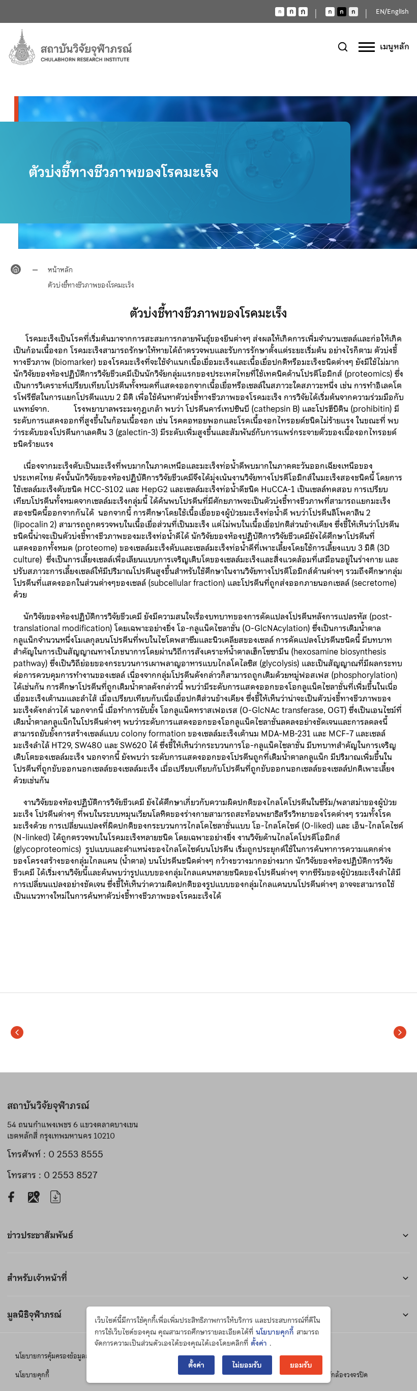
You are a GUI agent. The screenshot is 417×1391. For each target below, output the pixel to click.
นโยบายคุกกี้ (32, 1375)
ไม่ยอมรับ (247, 1365)
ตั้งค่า (259, 1343)
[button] (17, 1032)
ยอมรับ (301, 1365)
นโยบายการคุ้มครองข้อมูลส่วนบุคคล (64, 1356)
